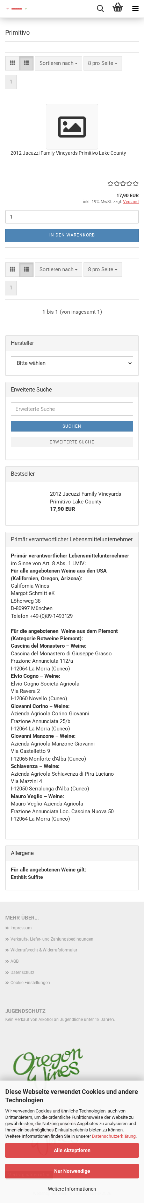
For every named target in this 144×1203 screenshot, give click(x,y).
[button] (12, 63)
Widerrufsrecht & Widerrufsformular (43, 950)
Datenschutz (22, 972)
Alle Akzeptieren (72, 1150)
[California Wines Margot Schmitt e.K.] (14, 9)
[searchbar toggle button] (100, 9)
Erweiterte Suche (72, 442)
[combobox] (58, 63)
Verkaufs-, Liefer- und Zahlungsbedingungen (51, 939)
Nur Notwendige (72, 1171)
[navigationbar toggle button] (135, 9)
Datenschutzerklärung (114, 1136)
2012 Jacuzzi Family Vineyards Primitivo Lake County (68, 153)
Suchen (72, 426)
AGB (14, 961)
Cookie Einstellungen (30, 982)
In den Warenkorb (72, 235)
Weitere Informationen (72, 1189)
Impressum (21, 927)
